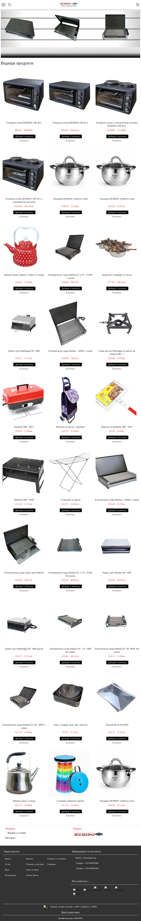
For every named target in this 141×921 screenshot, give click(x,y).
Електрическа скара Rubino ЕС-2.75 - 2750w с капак (70, 276)
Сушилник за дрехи (71, 500)
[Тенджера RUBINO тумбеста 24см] (116, 171)
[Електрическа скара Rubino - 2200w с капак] (69, 323)
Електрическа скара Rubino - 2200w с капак (70, 351)
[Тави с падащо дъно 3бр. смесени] (69, 697)
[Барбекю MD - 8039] (23, 472)
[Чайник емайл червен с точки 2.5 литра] (23, 247)
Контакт (29, 859)
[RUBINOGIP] (88, 835)
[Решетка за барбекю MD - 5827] (116, 399)
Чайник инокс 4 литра (24, 801)
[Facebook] (75, 874)
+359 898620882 (91, 863)
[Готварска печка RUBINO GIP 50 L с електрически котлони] (23, 171)
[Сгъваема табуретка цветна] (69, 773)
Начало (8, 859)
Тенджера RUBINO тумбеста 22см (117, 801)
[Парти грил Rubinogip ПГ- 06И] (23, 323)
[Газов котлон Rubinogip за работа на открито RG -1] (116, 323)
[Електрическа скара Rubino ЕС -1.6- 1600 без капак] (69, 621)
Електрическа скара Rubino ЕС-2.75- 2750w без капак (70, 574)
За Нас (8, 864)
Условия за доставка (35, 864)
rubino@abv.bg (89, 858)
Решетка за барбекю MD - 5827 (117, 427)
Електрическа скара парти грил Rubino (24, 573)
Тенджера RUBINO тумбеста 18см (70, 199)
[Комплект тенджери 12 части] (116, 247)
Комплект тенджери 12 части (117, 275)
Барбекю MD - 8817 (24, 427)
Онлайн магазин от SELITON (70, 918)
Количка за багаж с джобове (70, 427)
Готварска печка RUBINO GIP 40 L (24, 123)
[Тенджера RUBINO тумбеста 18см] (69, 171)
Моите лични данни (70, 912)
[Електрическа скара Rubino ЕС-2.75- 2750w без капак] (69, 545)
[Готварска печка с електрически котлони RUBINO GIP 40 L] (116, 95)
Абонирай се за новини (16, 833)
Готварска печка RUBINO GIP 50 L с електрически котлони (24, 200)
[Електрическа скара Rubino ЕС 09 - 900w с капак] (23, 697)
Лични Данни (32, 875)
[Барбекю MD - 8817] (23, 399)
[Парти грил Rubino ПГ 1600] (116, 545)
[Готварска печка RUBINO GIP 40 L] (23, 95)
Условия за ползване (56, 859)
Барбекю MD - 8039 (24, 500)
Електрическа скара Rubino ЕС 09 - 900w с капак (24, 726)
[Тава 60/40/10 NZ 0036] (116, 697)
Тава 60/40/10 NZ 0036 (116, 725)
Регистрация (10, 875)
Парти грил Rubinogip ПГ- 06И (24, 351)
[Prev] (5, 29)
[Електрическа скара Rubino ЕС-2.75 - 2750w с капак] (69, 247)
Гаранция (51, 864)
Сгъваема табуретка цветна (70, 801)
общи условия (32, 870)
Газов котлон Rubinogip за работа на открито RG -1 (117, 352)
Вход (7, 870)
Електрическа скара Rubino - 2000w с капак (117, 500)
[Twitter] (81, 874)
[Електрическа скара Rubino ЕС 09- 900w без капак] (116, 621)
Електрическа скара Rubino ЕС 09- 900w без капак (117, 650)
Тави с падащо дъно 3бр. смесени (70, 725)
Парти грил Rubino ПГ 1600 (117, 573)
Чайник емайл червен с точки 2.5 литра (24, 275)
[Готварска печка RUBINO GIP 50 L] (69, 95)
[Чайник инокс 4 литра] (23, 773)
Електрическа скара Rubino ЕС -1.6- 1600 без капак (70, 650)
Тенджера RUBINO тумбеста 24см (117, 199)
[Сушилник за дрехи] (69, 472)
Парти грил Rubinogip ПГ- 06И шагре (24, 649)
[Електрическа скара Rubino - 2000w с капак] (116, 472)
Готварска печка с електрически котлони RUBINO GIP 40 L (117, 124)
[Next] (135, 29)
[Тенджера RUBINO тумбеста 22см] (116, 773)
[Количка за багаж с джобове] (69, 399)
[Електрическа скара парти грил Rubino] (23, 545)
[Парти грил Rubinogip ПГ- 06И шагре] (23, 621)
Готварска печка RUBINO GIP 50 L (70, 123)
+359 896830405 (91, 868)
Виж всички (10, 838)
